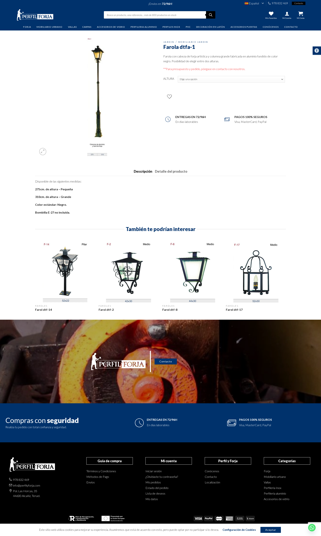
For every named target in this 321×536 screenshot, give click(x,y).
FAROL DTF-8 (169, 309)
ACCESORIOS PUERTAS (244, 26)
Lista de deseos (155, 493)
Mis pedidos (153, 482)
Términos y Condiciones (101, 471)
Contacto (291, 26)
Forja (267, 471)
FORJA (27, 26)
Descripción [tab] (143, 171)
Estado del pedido (156, 488)
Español (253, 3)
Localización (212, 482)
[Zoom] (42, 151)
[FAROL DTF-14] (65, 273)
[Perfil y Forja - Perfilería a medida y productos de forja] (35, 15)
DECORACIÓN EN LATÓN (210, 26)
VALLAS (72, 26)
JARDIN (168, 42)
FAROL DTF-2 (106, 309)
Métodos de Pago (97, 476)
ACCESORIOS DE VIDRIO (111, 26)
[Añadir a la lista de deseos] (169, 96)
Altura (168, 78)
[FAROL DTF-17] (256, 273)
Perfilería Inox (272, 488)
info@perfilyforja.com (26, 485)
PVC (188, 26)
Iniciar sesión (153, 471)
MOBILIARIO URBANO (49, 26)
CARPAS (86, 26)
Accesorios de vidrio (276, 499)
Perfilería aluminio (275, 493)
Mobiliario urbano (275, 476)
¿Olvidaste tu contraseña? (161, 476)
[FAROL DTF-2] (129, 273)
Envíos (90, 482)
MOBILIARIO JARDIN (193, 42)
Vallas (267, 482)
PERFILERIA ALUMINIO (144, 26)
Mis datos (151, 499)
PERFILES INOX (171, 26)
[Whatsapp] (312, 527)
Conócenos (271, 26)
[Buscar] (210, 15)
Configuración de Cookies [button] (239, 529)
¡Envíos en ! (160, 3)
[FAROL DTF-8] (192, 273)
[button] (317, 50)
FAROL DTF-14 (43, 309)
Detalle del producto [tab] (171, 171)
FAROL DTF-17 (234, 309)
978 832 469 (280, 3)
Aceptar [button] (270, 529)
